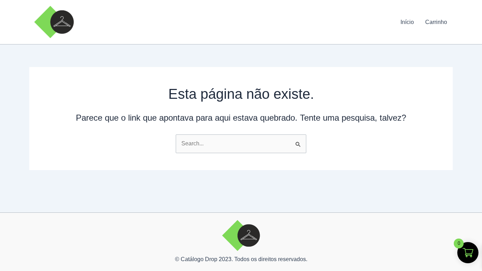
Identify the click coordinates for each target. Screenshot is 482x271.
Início (407, 22)
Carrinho (436, 22)
